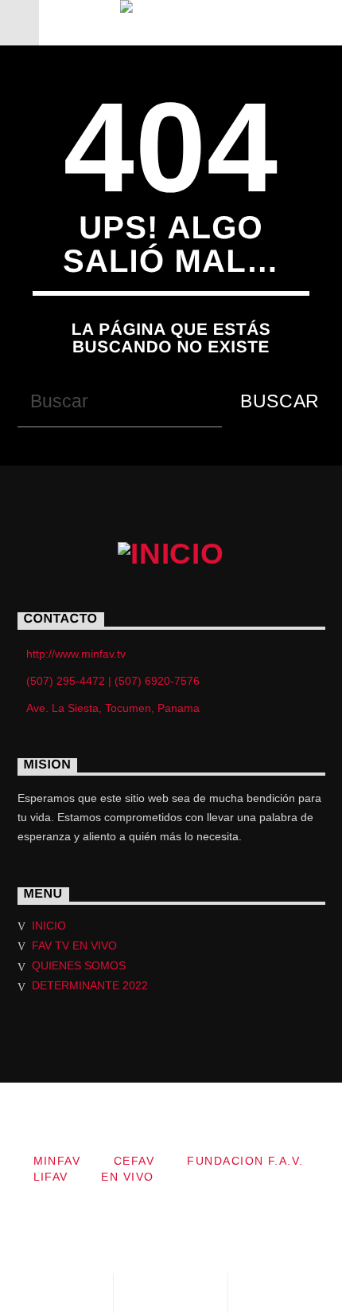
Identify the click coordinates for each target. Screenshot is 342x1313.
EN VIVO (127, 1176)
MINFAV (57, 1160)
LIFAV (50, 1176)
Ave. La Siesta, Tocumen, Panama (113, 708)
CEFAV (134, 1160)
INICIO (49, 925)
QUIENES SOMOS (79, 965)
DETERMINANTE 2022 (90, 985)
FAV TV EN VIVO (74, 945)
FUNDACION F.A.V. (245, 1160)
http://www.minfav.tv (76, 653)
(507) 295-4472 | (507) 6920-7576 (113, 680)
